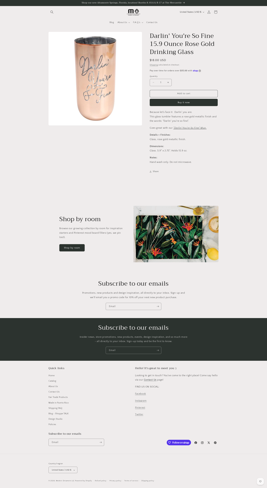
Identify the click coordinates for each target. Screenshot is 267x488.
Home (52, 375)
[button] (52, 12)
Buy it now (184, 102)
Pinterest (140, 407)
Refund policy (100, 481)
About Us (53, 386)
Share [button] (156, 171)
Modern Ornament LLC (65, 481)
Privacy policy (115, 481)
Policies (52, 424)
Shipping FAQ (55, 408)
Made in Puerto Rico (59, 403)
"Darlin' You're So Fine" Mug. (189, 127)
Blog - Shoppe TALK (59, 413)
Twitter (139, 414)
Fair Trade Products (58, 397)
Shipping (154, 65)
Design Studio (56, 419)
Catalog (52, 381)
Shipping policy (147, 481)
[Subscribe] (157, 306)
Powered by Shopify (83, 481)
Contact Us (54, 392)
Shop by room (72, 247)
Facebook (140, 393)
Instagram (140, 400)
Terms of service (131, 481)
